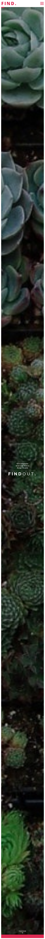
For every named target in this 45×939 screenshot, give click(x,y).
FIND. (9, 3)
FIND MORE (22, 931)
